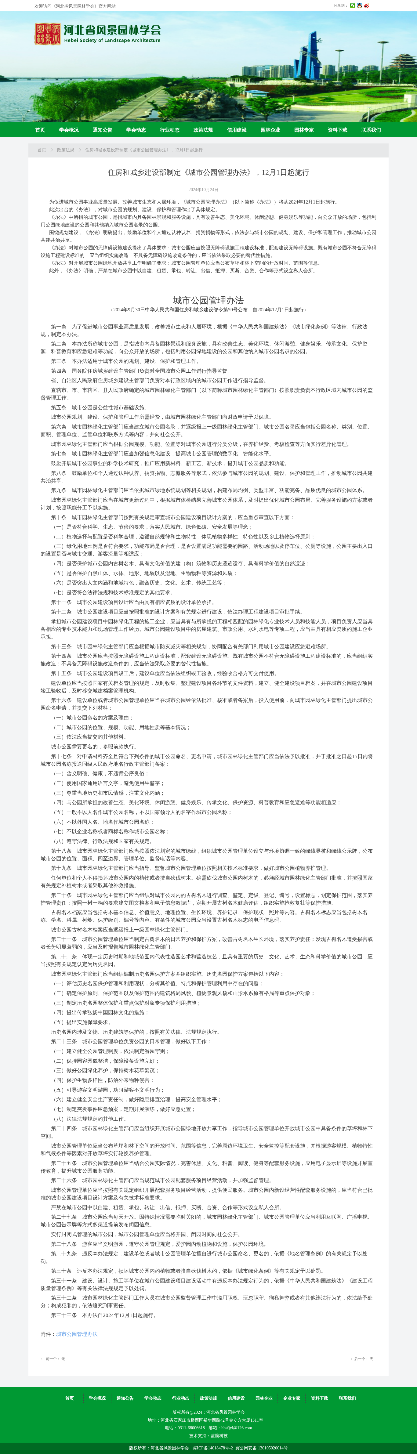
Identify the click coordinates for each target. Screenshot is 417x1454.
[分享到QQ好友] (359, 5)
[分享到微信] (352, 5)
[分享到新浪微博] (366, 5)
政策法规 (65, 150)
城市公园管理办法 (77, 1334)
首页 (42, 150)
